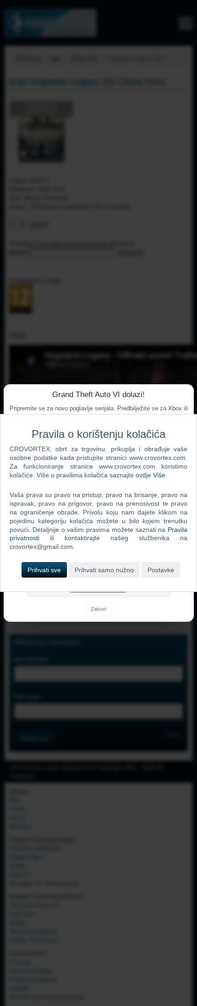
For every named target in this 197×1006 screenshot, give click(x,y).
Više (159, 475)
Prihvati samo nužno (104, 570)
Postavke (161, 570)
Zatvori (98, 609)
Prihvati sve (44, 570)
